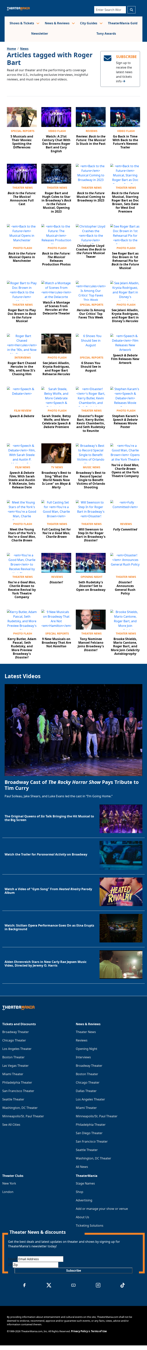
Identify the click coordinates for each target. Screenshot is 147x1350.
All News (82, 1167)
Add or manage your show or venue (102, 1209)
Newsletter (39, 33)
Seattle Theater (13, 1099)
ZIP (10, 1265)
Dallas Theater (86, 1091)
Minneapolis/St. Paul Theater (23, 1116)
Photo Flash (22, 248)
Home (11, 49)
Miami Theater (12, 1074)
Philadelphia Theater (17, 1082)
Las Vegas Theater (15, 1065)
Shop (79, 1192)
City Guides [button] (89, 23)
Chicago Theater (14, 1040)
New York (9, 1183)
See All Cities (11, 1124)
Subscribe (73, 1270)
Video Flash (57, 131)
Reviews (91, 131)
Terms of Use (99, 1331)
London (7, 1192)
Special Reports (22, 131)
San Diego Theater (89, 1133)
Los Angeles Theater (17, 1049)
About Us (82, 1217)
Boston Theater (13, 1057)
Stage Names (85, 1183)
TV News (57, 467)
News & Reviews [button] (57, 23)
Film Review (22, 410)
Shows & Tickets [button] (22, 23)
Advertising (84, 1200)
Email (13, 1259)
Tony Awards (106, 33)
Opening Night (91, 577)
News (24, 49)
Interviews (23, 357)
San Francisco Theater (18, 1091)
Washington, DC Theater (20, 1108)
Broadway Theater (15, 1032)
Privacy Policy (79, 1331)
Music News (91, 467)
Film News (22, 467)
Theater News (22, 187)
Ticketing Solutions (89, 1225)
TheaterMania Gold (122, 23)
